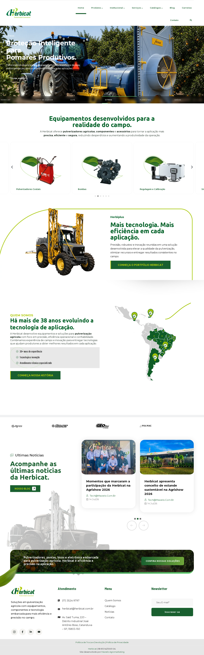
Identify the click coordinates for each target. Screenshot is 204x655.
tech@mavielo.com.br (102, 499)
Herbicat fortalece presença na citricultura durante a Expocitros (166, 485)
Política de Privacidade (117, 642)
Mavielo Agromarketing (112, 652)
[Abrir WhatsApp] (196, 647)
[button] (12, 167)
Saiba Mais (17, 78)
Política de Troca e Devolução (90, 642)
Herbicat (92, 649)
